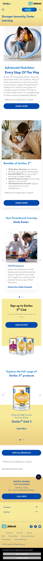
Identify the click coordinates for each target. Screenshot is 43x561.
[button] (40, 10)
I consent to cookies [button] (22, 558)
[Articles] (37, 512)
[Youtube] (39, 527)
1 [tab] (19, 297)
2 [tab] (21, 297)
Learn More (21, 428)
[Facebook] (31, 527)
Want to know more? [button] (22, 554)
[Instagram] (35, 527)
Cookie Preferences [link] (21, 539)
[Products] (37, 507)
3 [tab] (23, 297)
